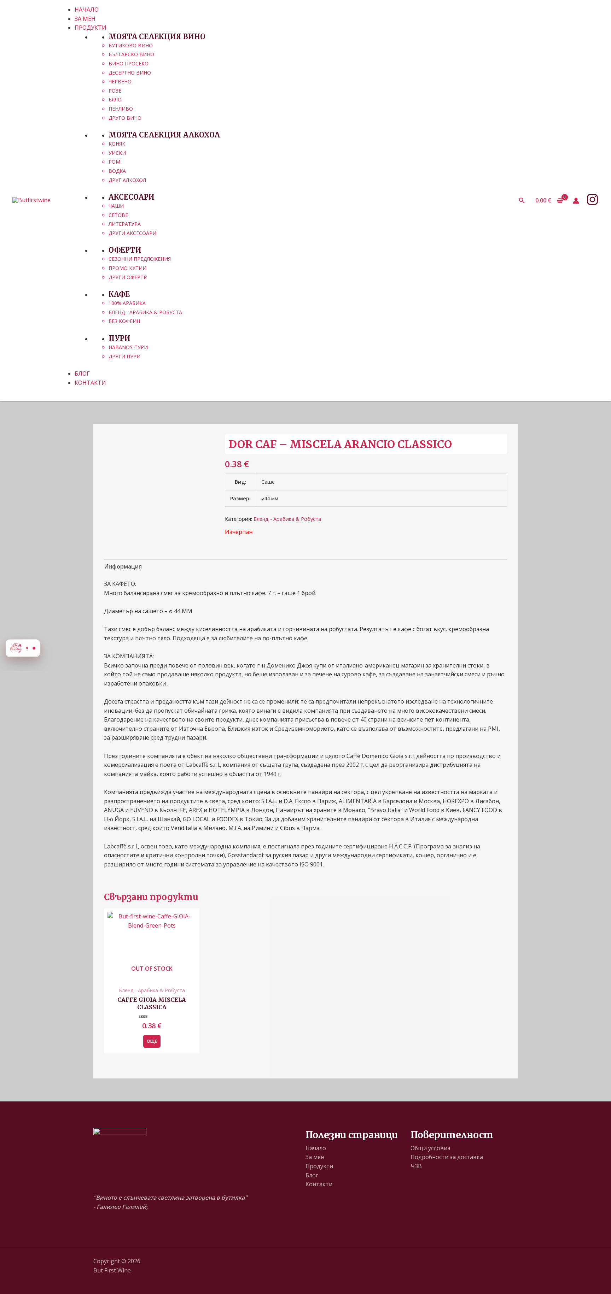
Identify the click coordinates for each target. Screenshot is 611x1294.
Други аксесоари (132, 233)
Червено (120, 81)
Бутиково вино (131, 45)
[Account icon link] (576, 201)
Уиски (117, 152)
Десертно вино (130, 72)
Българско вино (131, 54)
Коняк (117, 143)
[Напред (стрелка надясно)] (598, 647)
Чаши (116, 205)
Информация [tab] (123, 566)
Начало (316, 1148)
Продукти (319, 1166)
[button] (522, 200)
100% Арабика (127, 303)
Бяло (115, 99)
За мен (315, 1157)
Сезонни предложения (140, 258)
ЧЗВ (416, 1166)
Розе (115, 90)
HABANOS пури (128, 347)
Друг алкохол (127, 180)
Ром (114, 161)
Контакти (319, 1184)
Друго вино (125, 117)
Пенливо (121, 108)
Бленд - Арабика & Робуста (145, 312)
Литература (125, 223)
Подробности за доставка (447, 1157)
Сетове (118, 215)
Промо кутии (127, 268)
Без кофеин (124, 321)
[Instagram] (592, 199)
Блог (312, 1175)
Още (152, 1041)
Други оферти (128, 277)
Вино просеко (129, 63)
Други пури (124, 356)
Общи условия (430, 1148)
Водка (117, 170)
